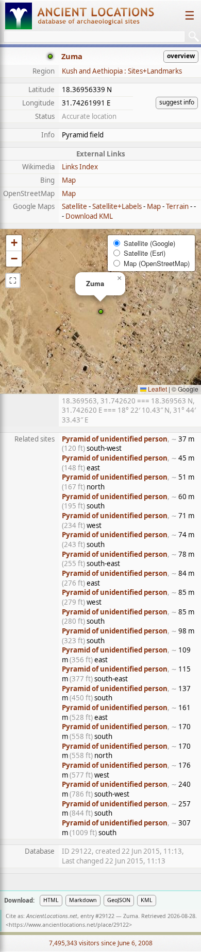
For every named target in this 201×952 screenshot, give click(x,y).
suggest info (176, 102)
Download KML (89, 216)
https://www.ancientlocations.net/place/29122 (69, 924)
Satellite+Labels (117, 206)
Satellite (74, 206)
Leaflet (156, 388)
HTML (51, 900)
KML (147, 900)
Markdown (83, 900)
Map (69, 180)
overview (181, 55)
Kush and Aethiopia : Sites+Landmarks (122, 71)
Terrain (177, 206)
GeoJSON (118, 900)
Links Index (80, 166)
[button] (100, 311)
